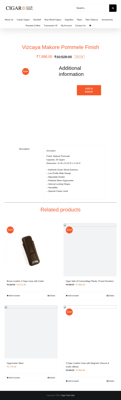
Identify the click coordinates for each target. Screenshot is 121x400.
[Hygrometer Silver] (31, 332)
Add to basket (89, 90)
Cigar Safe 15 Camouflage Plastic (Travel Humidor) (90, 281)
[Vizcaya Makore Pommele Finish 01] (37, 99)
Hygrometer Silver (15, 363)
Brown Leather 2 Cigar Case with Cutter (25, 281)
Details (52, 296)
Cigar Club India (68, 395)
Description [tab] (24, 149)
